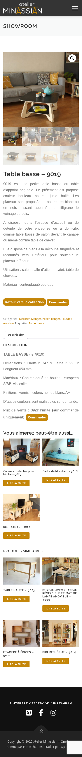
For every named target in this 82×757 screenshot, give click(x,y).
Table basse (36, 323)
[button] (72, 58)
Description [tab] (16, 335)
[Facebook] (41, 712)
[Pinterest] (29, 712)
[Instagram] (53, 712)
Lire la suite (16, 483)
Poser (46, 319)
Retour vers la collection (24, 302)
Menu (74, 8)
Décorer (24, 319)
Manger (36, 319)
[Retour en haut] (41, 731)
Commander (58, 302)
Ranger (55, 319)
